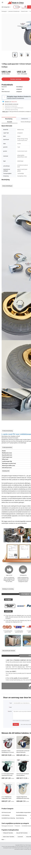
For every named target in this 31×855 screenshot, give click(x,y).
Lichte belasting (5, 815)
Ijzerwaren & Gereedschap (13, 11)
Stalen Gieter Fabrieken (8, 836)
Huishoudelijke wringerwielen (23, 812)
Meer (3, 839)
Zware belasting (20, 818)
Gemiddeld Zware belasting (8, 818)
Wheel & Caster (24, 11)
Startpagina (4, 11)
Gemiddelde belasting (21, 815)
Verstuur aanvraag (15, 79)
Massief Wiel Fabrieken (22, 833)
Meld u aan (5, 111)
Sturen (16, 724)
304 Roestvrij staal (6, 812)
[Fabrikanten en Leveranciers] (16, 2)
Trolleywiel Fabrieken (8, 833)
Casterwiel (20, 836)
